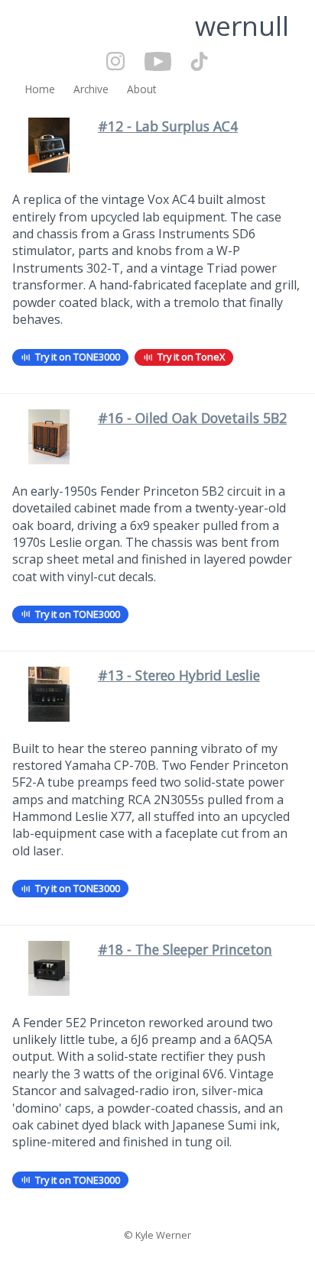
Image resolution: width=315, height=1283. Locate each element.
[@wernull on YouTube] (153, 62)
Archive (91, 89)
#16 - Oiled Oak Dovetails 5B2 (192, 418)
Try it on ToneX (191, 357)
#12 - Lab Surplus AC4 (168, 126)
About (141, 89)
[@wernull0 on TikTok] (194, 62)
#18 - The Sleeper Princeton (185, 949)
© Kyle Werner (157, 1235)
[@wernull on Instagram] (115, 62)
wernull (242, 25)
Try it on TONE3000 (77, 357)
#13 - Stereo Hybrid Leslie (179, 675)
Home (40, 89)
